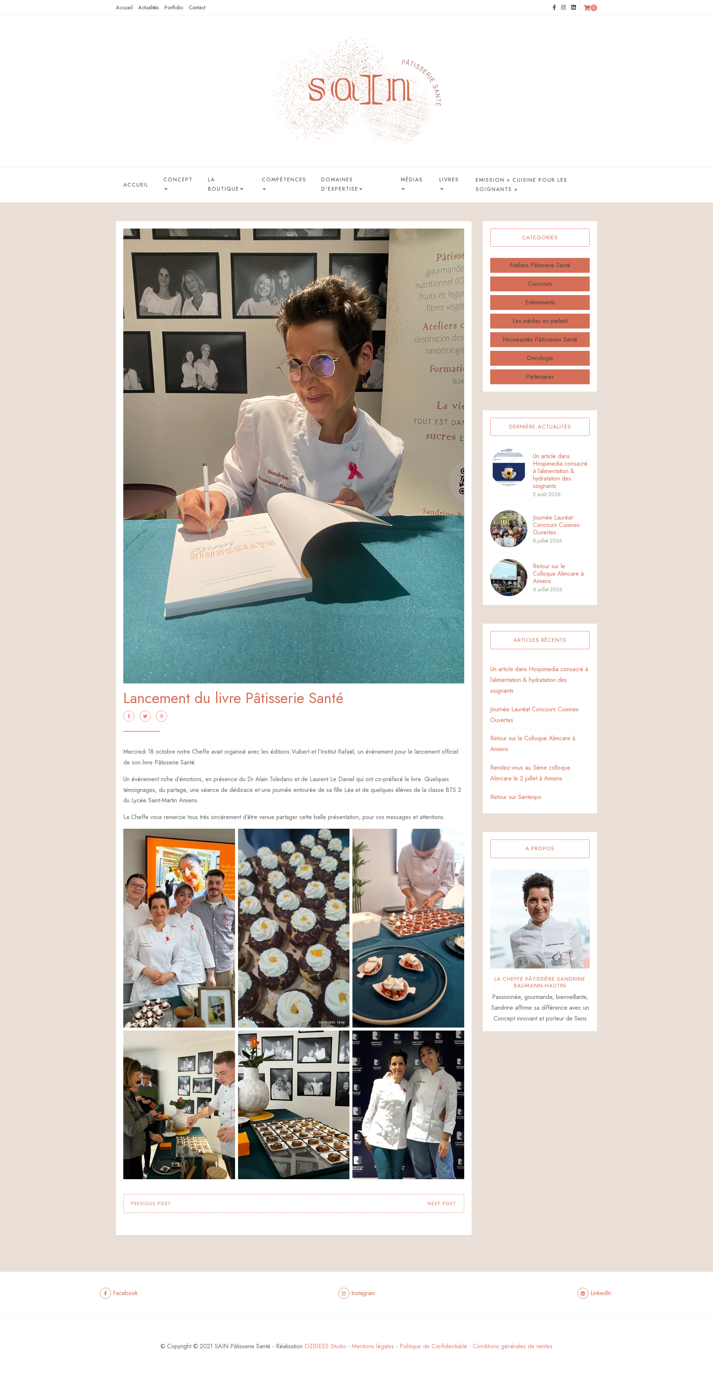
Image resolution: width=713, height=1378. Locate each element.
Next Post (441, 1203)
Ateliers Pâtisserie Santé (539, 265)
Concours (540, 283)
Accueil (124, 7)
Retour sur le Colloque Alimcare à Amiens (558, 573)
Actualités (148, 7)
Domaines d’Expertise (339, 184)
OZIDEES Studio (325, 1346)
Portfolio (174, 7)
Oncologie (540, 358)
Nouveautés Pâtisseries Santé (539, 339)
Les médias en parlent (540, 321)
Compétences (284, 179)
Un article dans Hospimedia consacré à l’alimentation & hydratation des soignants (560, 471)
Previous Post (151, 1203)
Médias (412, 179)
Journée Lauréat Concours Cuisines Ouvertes (556, 525)
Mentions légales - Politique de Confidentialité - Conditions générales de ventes (452, 1346)
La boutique (223, 184)
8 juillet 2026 (547, 540)
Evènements (540, 302)
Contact (197, 7)
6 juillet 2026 (548, 589)
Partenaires (540, 376)
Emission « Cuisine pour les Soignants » (521, 184)
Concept (178, 179)
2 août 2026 (547, 494)
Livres (449, 179)
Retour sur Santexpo (515, 797)
